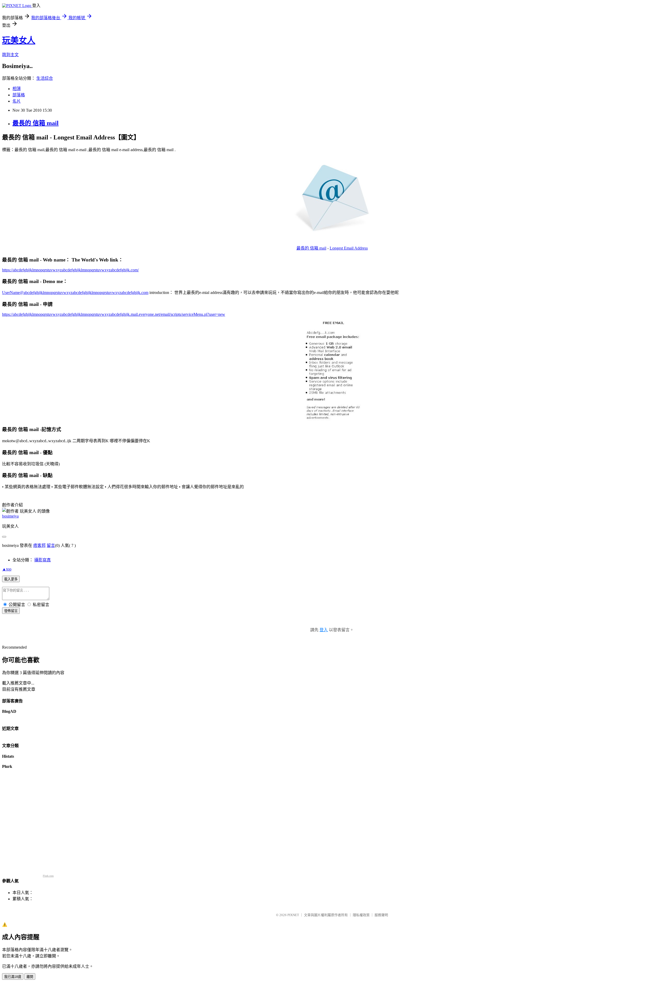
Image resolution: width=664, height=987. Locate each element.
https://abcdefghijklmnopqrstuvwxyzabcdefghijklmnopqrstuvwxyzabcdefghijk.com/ (70, 270)
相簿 (16, 88)
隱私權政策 (361, 915)
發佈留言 (11, 611)
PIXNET (293, 915)
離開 (29, 977)
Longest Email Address (349, 248)
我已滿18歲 (12, 977)
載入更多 (11, 579)
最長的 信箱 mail (35, 123)
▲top (6, 569)
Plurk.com (48, 875)
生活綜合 (44, 78)
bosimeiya (10, 516)
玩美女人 (18, 40)
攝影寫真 (42, 560)
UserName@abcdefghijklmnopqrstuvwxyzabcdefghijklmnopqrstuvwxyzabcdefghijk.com (75, 292)
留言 (51, 545)
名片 (16, 101)
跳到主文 (10, 54)
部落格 (18, 95)
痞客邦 (39, 545)
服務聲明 (381, 915)
